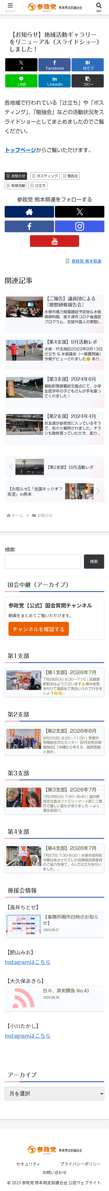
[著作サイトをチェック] (29, 212)
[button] (88, 80)
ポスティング (47, 176)
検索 (10, 549)
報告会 (72, 176)
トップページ (20, 150)
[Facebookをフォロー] (29, 226)
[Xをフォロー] (79, 212)
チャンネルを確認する (38, 629)
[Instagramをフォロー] (79, 226)
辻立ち (40, 185)
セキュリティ (28, 1164)
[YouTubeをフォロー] (54, 241)
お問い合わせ (54, 1172)
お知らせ (18, 176)
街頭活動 (18, 185)
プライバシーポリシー (80, 1164)
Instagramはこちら (28, 961)
